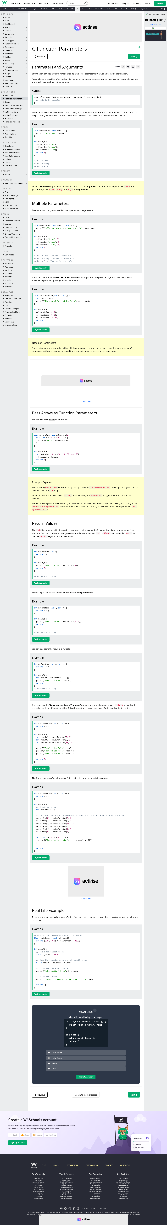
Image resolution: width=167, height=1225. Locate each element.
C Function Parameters (12, 98)
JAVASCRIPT (23, 9)
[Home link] (4, 3)
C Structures (8, 146)
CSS (12, 9)
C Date (6, 217)
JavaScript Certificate (123, 1182)
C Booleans (8, 53)
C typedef (7, 162)
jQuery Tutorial (38, 1198)
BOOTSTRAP (111, 9)
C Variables (7, 37)
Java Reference (67, 1195)
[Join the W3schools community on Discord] (154, 20)
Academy (137, 3)
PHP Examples (95, 1193)
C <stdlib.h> (8, 273)
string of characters (81, 112)
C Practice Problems (11, 312)
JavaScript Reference (66, 1182)
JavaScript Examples (95, 1182)
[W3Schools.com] (34, 1167)
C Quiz (6, 305)
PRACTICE (109, 1165)
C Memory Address (10, 83)
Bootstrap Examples (95, 1191)
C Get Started (9, 24)
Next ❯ (134, 56)
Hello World (57, 1052)
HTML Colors (67, 1193)
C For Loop (7, 67)
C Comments (8, 34)
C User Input (8, 80)
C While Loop (8, 63)
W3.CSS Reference (66, 1187)
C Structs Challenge (11, 149)
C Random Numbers (11, 220)
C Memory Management (13, 183)
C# (90, 9)
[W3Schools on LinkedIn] (150, 20)
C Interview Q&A (10, 325)
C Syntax (6, 27)
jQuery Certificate (123, 1191)
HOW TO (99, 9)
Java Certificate (123, 1193)
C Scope (6, 102)
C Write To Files (9, 134)
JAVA (53, 9)
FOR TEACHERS (92, 1165)
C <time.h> (7, 286)
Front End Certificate (123, 1184)
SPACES (56, 1165)
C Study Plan (8, 322)
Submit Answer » (86, 1076)
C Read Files (8, 137)
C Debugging (8, 198)
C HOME (6, 17)
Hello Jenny (57, 1058)
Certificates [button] (57, 3)
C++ (84, 9)
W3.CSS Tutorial (38, 1189)
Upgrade (125, 3)
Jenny (54, 1063)
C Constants (8, 47)
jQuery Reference (66, 1198)
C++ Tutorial (38, 1197)
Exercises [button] (43, 3)
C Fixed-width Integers (12, 237)
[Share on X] (123, 67)
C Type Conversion (11, 43)
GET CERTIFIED (72, 1165)
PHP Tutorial (38, 1193)
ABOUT (92, 1208)
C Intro (6, 20)
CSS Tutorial (38, 1180)
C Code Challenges (11, 308)
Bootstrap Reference (66, 1189)
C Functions (8, 95)
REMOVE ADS (85, 401)
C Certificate (8, 254)
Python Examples (95, 1187)
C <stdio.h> (8, 270)
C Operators (8, 50)
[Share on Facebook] (128, 67)
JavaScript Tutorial (38, 1182)
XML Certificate (123, 1198)
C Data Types (8, 40)
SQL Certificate (123, 1186)
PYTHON (43, 9)
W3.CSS (70, 9)
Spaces (147, 3)
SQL (34, 9)
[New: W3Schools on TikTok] (165, 20)
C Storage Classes (10, 230)
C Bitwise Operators (11, 234)
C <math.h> (8, 280)
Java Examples (95, 1195)
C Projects (7, 246)
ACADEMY (102, 1208)
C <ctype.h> (8, 283)
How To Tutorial (38, 1184)
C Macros (7, 224)
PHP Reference (66, 1191)
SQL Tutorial (38, 1186)
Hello (54, 1068)
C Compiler (8, 315)
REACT (124, 9)
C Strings (7, 76)
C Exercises (7, 302)
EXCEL (154, 9)
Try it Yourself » (40, 173)
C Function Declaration (12, 105)
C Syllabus (7, 318)
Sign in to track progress (86, 1094)
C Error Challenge (10, 195)
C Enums (7, 174)
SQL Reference (66, 1184)
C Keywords (8, 267)
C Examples (8, 295)
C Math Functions (10, 112)
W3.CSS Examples (95, 1189)
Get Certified (113, 3)
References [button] (29, 3)
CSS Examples (95, 1180)
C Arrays (6, 73)
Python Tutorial (38, 1187)
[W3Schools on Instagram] (161, 20)
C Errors (6, 192)
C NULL (6, 202)
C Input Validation (10, 208)
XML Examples (95, 1197)
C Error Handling (10, 205)
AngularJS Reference (66, 1197)
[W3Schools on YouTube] (146, 20)
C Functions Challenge (12, 108)
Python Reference (66, 1186)
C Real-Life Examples (12, 298)
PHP (61, 9)
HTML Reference (67, 1178)
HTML (4, 9)
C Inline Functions (10, 115)
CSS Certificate (123, 1180)
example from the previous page (96, 277)
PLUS (44, 1165)
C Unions (7, 159)
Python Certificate (123, 1187)
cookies (137, 1214)
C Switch (6, 60)
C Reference (8, 263)
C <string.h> (8, 276)
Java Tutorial (38, 1195)
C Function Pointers (11, 122)
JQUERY (144, 9)
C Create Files (9, 130)
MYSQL (134, 9)
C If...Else (7, 57)
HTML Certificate (123, 1178)
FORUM (84, 1208)
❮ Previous (39, 56)
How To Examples (95, 1184)
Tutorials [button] (15, 3)
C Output (7, 30)
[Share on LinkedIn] (133, 67)
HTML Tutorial (38, 1178)
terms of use (129, 1214)
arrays (52, 419)
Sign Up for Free (18, 1142)
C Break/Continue (10, 70)
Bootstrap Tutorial (38, 1191)
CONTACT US (125, 1165)
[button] (86, 3)
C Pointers (7, 86)
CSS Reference (66, 1180)
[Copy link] (138, 67)
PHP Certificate (123, 1189)
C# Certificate (123, 1197)
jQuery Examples (95, 1198)
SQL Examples (95, 1186)
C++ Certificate (123, 1195)
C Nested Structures (11, 152)
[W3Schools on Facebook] (158, 20)
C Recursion (8, 118)
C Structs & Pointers (11, 156)
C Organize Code (10, 227)
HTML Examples (95, 1178)
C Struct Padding (10, 165)
